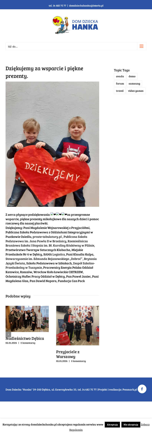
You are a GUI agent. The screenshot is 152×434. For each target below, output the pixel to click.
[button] (8, 334)
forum (120, 83)
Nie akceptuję (131, 424)
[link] (47, 236)
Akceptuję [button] (112, 424)
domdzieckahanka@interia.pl (86, 5)
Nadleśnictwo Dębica (25, 338)
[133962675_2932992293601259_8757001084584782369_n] (52, 144)
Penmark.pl (130, 389)
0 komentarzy (28, 342)
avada (120, 76)
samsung (134, 83)
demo (132, 76)
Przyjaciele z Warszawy (68, 354)
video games (135, 91)
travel (119, 91)
